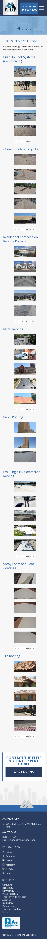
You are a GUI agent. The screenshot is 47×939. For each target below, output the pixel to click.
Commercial (8, 891)
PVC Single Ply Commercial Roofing (22, 474)
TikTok (9, 873)
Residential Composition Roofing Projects (20, 239)
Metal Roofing (13, 329)
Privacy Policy (8, 906)
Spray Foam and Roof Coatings (18, 566)
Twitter (9, 852)
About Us (6, 900)
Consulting (7, 885)
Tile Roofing (11, 656)
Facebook (10, 856)
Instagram (10, 865)
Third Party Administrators (14, 897)
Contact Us (7, 903)
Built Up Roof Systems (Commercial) (19, 59)
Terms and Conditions (12, 909)
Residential (7, 888)
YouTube (10, 869)
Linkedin (9, 860)
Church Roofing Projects (20, 149)
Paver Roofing (13, 417)
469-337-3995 (9, 832)
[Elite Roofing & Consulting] (10, 8)
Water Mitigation (10, 894)
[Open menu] (41, 8)
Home (5, 912)
